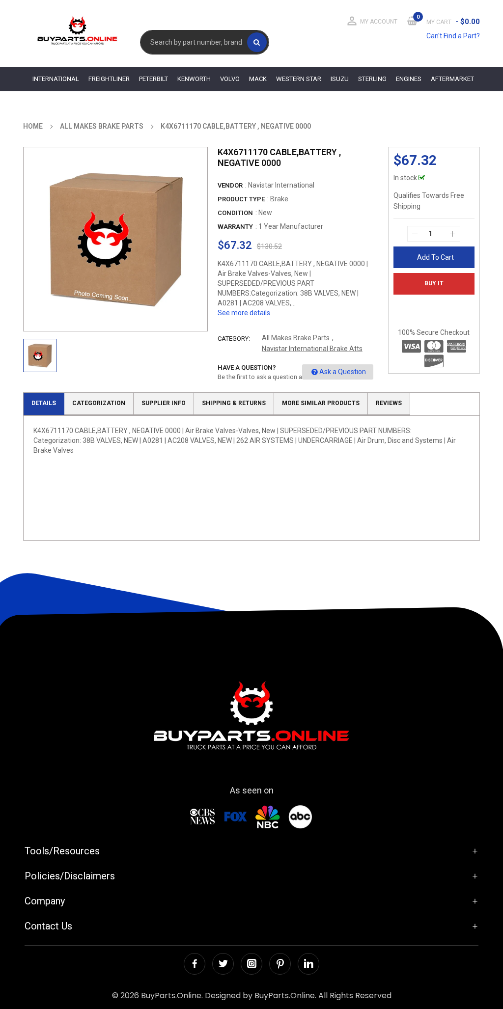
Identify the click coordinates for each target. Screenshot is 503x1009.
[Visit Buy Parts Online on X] (223, 964)
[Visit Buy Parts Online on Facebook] (194, 964)
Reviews (389, 403)
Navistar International (281, 185)
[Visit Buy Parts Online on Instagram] (251, 964)
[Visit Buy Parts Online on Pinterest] (280, 964)
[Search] (257, 42)
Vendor (230, 185)
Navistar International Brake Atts (312, 349)
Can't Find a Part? (453, 36)
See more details (244, 313)
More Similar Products (321, 403)
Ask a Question (342, 372)
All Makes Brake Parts (296, 338)
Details (43, 403)
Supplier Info (163, 403)
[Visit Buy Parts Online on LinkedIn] (308, 964)
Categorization (98, 403)
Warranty (235, 226)
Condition (235, 213)
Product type (241, 199)
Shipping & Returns (234, 403)
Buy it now (434, 287)
